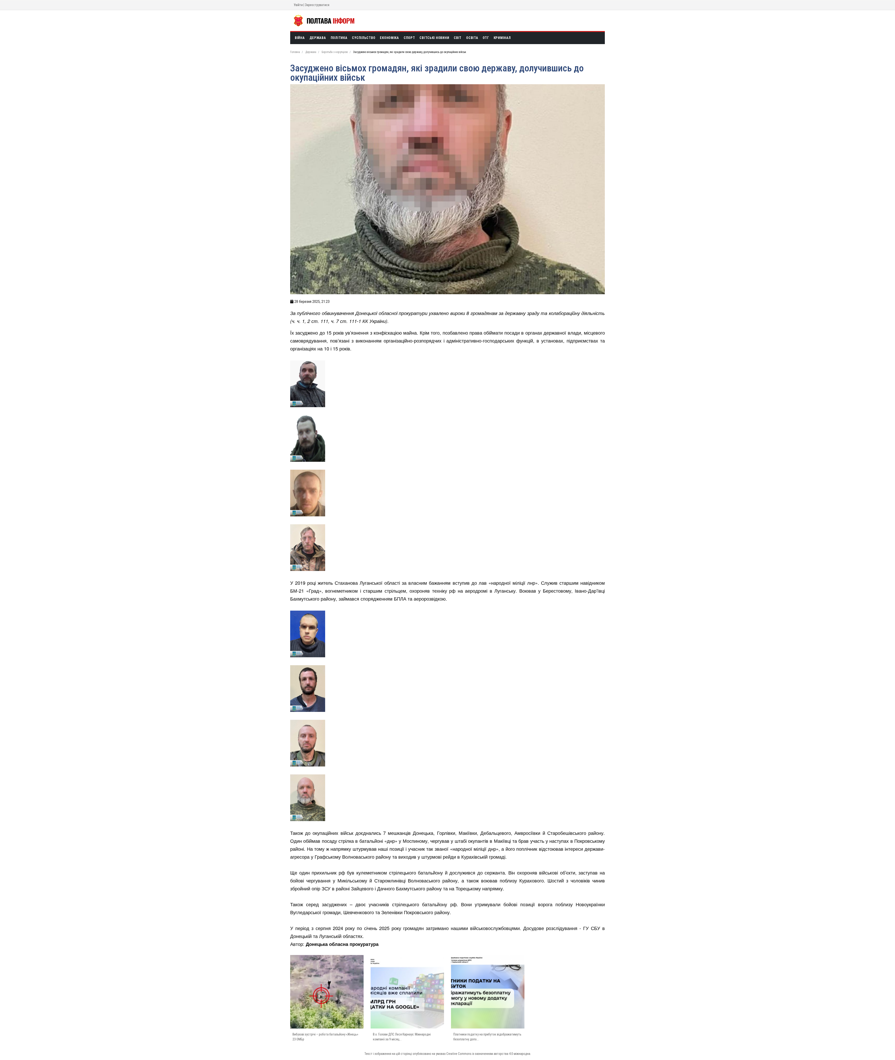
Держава (318, 38)
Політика (339, 38)
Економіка (389, 38)
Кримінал (502, 38)
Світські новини (434, 38)
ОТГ (486, 38)
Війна (300, 38)
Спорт (409, 38)
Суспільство (363, 38)
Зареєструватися (317, 5)
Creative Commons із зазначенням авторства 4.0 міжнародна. (488, 1054)
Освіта (472, 38)
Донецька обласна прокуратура (342, 944)
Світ (457, 38)
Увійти (298, 5)
